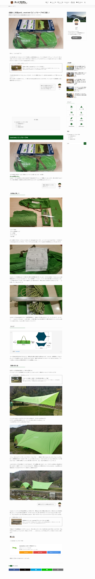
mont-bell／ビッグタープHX (22, 122)
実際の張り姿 (20, 126)
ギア (11, 565)
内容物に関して (21, 123)
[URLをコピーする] (58, 570)
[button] (14, 570)
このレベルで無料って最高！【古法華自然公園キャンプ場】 (36, 378)
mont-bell (17, 351)
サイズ (19, 125)
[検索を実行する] (85, 143)
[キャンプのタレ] (20, 2)
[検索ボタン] (84, 2)
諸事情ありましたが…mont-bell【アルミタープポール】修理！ (36, 520)
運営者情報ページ (76, 37)
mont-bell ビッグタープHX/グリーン (27, 546)
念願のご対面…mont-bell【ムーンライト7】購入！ (33, 66)
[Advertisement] (36, 104)
